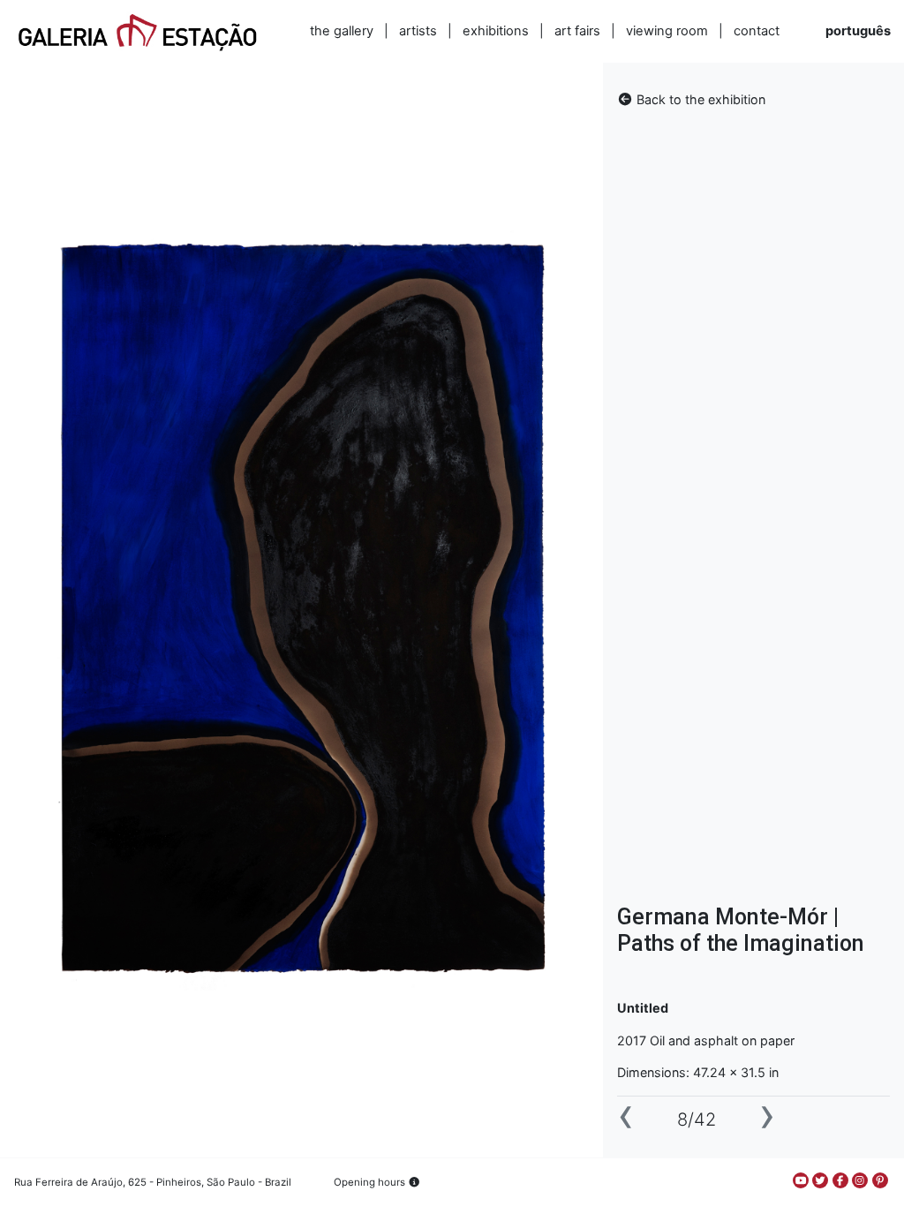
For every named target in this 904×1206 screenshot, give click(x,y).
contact (757, 31)
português (858, 31)
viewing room (667, 31)
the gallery (341, 31)
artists (418, 31)
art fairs (577, 31)
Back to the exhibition (699, 99)
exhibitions (496, 31)
